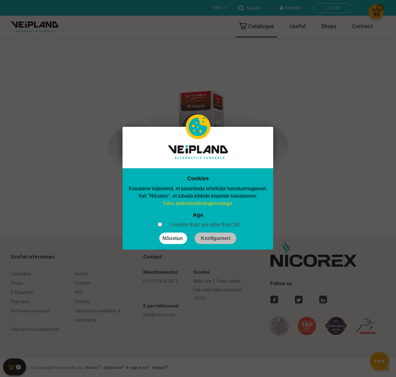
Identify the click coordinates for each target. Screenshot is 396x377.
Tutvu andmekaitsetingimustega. (197, 203)
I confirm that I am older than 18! (204, 224)
